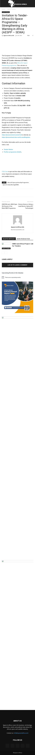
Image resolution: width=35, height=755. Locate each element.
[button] (32, 3)
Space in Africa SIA (9, 35)
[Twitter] (22, 746)
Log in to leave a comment (17, 265)
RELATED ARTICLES (9, 239)
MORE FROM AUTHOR (23, 239)
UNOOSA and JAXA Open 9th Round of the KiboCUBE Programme (9, 206)
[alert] (17, 277)
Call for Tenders (11, 9)
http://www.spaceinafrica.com (17, 229)
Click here (5, 171)
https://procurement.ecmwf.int (12, 135)
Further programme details (12, 152)
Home (3, 9)
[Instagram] (12, 746)
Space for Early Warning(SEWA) (11, 184)
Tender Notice (8, 149)
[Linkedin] (17, 746)
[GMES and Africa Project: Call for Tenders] (6, 246)
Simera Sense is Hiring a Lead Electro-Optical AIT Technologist (25, 206)
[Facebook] (7, 746)
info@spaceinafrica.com (21, 733)
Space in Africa (7, 725)
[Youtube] (27, 746)
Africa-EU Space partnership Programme (18, 182)
